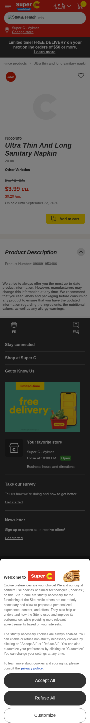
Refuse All (45, 697)
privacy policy (32, 668)
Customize (45, 715)
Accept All (45, 680)
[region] (45, 641)
